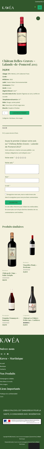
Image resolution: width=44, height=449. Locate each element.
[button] (38, 18)
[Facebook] (7, 354)
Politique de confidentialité (8, 394)
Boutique (3, 366)
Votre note (10, 157)
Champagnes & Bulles (7, 379)
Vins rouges (19, 118)
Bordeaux (12, 118)
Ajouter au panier (19, 113)
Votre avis (9, 163)
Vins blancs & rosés (6, 381)
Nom (7, 177)
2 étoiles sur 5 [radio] (19, 158)
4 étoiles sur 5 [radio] (23, 158)
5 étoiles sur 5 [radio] (25, 158)
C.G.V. (1, 397)
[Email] (1, 354)
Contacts (3, 369)
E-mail (7, 186)
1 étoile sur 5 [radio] (16, 158)
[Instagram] (4, 354)
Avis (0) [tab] (4, 128)
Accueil (2, 363)
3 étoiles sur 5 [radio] (21, 158)
